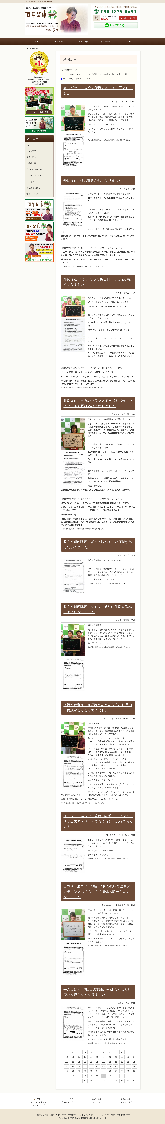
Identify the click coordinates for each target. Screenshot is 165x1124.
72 (134, 1076)
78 (116, 1080)
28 (85, 1062)
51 (79, 1071)
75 (97, 1080)
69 (116, 1076)
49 (66, 1071)
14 (73, 1057)
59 (128, 1071)
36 (134, 1062)
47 (128, 1066)
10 (122, 1052)
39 (79, 1066)
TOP (36, 42)
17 (91, 1057)
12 (134, 1052)
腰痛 (72, 74)
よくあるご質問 (33, 188)
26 (73, 1062)
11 (128, 1052)
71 (128, 1076)
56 (110, 1071)
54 (97, 1071)
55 (103, 1071)
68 (110, 1076)
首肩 (119, 74)
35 (128, 1062)
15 (79, 1057)
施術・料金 (59, 42)
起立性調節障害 (107, 74)
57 (116, 1071)
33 (116, 1062)
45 (116, 1066)
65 (91, 1076)
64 (85, 1076)
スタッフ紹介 (82, 42)
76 (103, 1080)
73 (85, 1080)
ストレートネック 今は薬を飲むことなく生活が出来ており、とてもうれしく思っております (98, 821)
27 (79, 1062)
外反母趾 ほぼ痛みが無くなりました (92, 180)
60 (134, 1071)
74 (91, 1080)
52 (85, 1071)
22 (122, 1057)
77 (110, 1080)
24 (134, 1057)
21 (116, 1057)
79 (122, 1080)
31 (103, 1062)
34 (122, 1062)
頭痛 (88, 79)
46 (122, 1066)
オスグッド (81, 74)
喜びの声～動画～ (34, 169)
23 (128, 1057)
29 (91, 1062)
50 (73, 1071)
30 (97, 1062)
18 (97, 1057)
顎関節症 (79, 79)
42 (97, 1066)
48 (134, 1066)
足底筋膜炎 (68, 79)
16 (85, 1057)
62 (73, 1076)
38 (73, 1066)
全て (65, 74)
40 (85, 1066)
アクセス (129, 42)
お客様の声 (106, 42)
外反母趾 (93, 74)
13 (66, 1057)
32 (110, 1062)
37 (66, 1066)
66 (97, 1076)
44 (110, 1066)
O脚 (125, 74)
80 (128, 1080)
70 (122, 1076)
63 (79, 1076)
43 (103, 1066)
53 (91, 1071)
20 (110, 1057)
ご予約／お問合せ (34, 175)
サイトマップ (32, 194)
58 (122, 1071)
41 (91, 1066)
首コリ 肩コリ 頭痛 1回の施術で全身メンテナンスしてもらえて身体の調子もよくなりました (96, 891)
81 (134, 1080)
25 (66, 1062)
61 (66, 1076)
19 (103, 1057)
